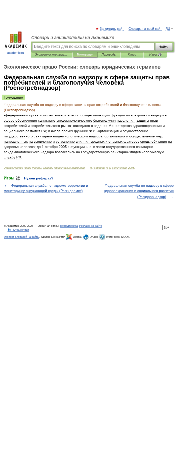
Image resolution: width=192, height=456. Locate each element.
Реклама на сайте (90, 225)
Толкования (84, 54)
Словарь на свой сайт (145, 29)
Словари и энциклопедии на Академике (72, 37)
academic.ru (15, 53)
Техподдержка (69, 225)
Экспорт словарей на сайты (21, 236)
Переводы (109, 54)
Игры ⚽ (155, 54)
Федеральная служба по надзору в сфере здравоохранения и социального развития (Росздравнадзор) (139, 191)
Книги (132, 54)
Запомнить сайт (112, 29)
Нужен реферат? (39, 178)
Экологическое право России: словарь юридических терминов (52, 54)
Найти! (164, 47)
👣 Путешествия (18, 229)
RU (168, 29)
